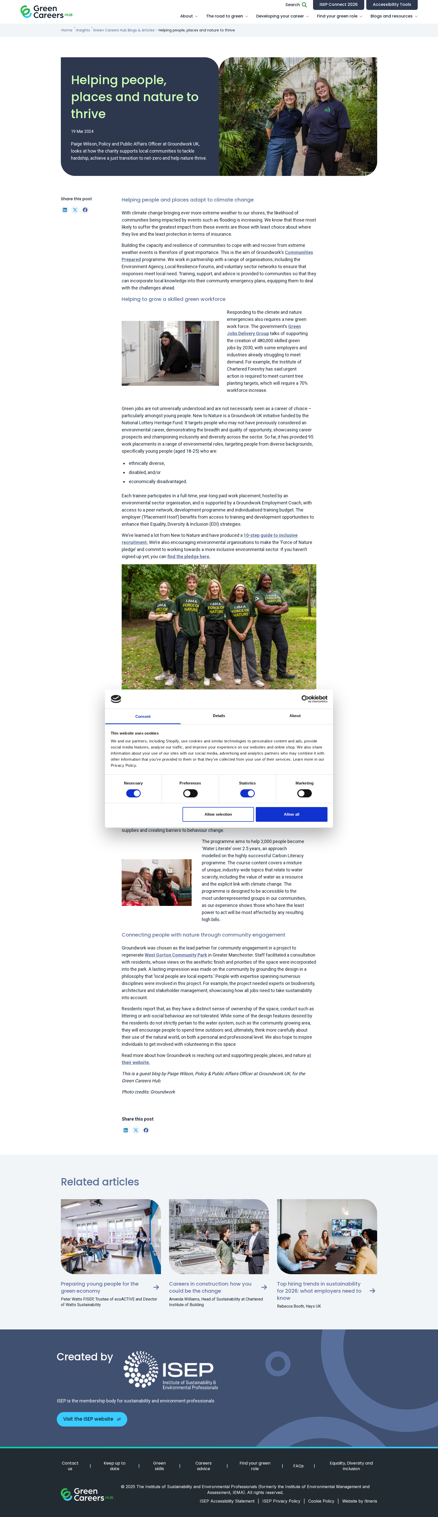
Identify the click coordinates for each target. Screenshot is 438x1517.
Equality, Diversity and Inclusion (351, 1466)
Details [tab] (219, 716)
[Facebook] (85, 210)
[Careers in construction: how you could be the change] (219, 1236)
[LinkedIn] (65, 210)
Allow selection (218, 814)
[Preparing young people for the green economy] (111, 1236)
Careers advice (203, 1466)
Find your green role (337, 16)
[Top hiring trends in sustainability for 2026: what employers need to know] (327, 1236)
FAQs (298, 1466)
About (186, 16)
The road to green (224, 16)
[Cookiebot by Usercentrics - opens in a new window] (305, 699)
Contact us (70, 1466)
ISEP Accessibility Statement (229, 1501)
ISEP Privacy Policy (283, 1501)
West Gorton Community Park (176, 955)
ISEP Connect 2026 (339, 4)
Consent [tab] (143, 716)
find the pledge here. (188, 556)
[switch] (190, 793)
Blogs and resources (392, 16)
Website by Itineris (359, 1501)
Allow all (291, 814)
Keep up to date (114, 1466)
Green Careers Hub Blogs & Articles (124, 30)
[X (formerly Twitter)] (75, 210)
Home (67, 30)
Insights (83, 30)
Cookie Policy (323, 1501)
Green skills (159, 1466)
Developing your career (280, 16)
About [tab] (295, 716)
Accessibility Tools (392, 4)
